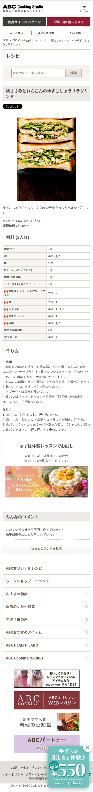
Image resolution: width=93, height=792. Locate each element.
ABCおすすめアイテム (24, 632)
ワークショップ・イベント (27, 580)
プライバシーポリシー (40, 774)
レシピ (42, 40)
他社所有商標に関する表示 (47, 778)
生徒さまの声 (17, 619)
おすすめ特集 (17, 593)
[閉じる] (87, 747)
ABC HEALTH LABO (22, 645)
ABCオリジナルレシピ (24, 568)
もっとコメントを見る (46, 548)
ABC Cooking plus (23, 40)
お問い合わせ (20, 767)
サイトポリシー (13, 774)
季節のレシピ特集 (20, 606)
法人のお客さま (42, 767)
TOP (5, 40)
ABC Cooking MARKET (25, 658)
